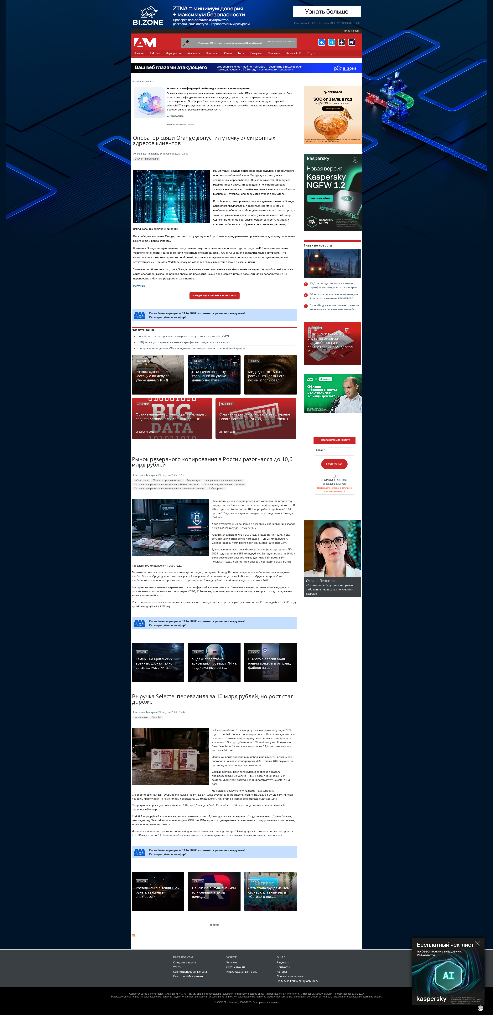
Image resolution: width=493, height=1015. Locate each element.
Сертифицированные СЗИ (190, 971)
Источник (139, 285)
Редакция (283, 962)
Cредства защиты (184, 962)
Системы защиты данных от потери (223, 484)
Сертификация (235, 967)
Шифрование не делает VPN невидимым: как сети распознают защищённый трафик (191, 348)
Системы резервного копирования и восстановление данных (169, 488)
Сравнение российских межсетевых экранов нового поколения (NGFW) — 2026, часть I (255, 416)
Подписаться (334, 463)
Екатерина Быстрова (145, 475)
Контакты (283, 967)
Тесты (241, 53)
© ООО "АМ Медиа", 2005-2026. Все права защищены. (247, 1002)
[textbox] (335, 440)
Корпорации (193, 480)
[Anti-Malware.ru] (145, 42)
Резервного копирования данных (224, 480)
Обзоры (227, 53)
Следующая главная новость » (214, 295)
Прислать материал (290, 976)
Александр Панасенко (146, 153)
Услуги (311, 53)
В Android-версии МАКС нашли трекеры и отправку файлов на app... (269, 663)
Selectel (156, 717)
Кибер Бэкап (141, 480)
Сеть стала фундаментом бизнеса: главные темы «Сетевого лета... (268, 892)
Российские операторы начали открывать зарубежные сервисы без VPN (183, 336)
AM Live (155, 53)
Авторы (282, 971)
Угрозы (178, 967)
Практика (211, 53)
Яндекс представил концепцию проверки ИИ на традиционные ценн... (214, 663)
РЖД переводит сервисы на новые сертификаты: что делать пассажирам (184, 342)
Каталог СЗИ (293, 53)
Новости (139, 53)
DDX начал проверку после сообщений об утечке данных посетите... (214, 376)
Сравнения (274, 53)
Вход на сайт (352, 30)
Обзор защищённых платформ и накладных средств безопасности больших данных (171, 416)
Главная (136, 81)
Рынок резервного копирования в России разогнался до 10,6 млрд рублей (212, 462)
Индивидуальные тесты (241, 971)
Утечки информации (146, 158)
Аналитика (193, 53)
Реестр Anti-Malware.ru (188, 976)
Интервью (256, 53)
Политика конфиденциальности (298, 981)
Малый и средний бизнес (167, 480)
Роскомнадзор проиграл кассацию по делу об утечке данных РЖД (155, 376)
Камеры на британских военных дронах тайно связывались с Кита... (154, 663)
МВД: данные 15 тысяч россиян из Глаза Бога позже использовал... (266, 376)
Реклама (231, 962)
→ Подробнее (175, 116)
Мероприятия (173, 53)
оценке (212, 572)
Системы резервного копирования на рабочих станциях (166, 484)
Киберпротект (217, 488)
